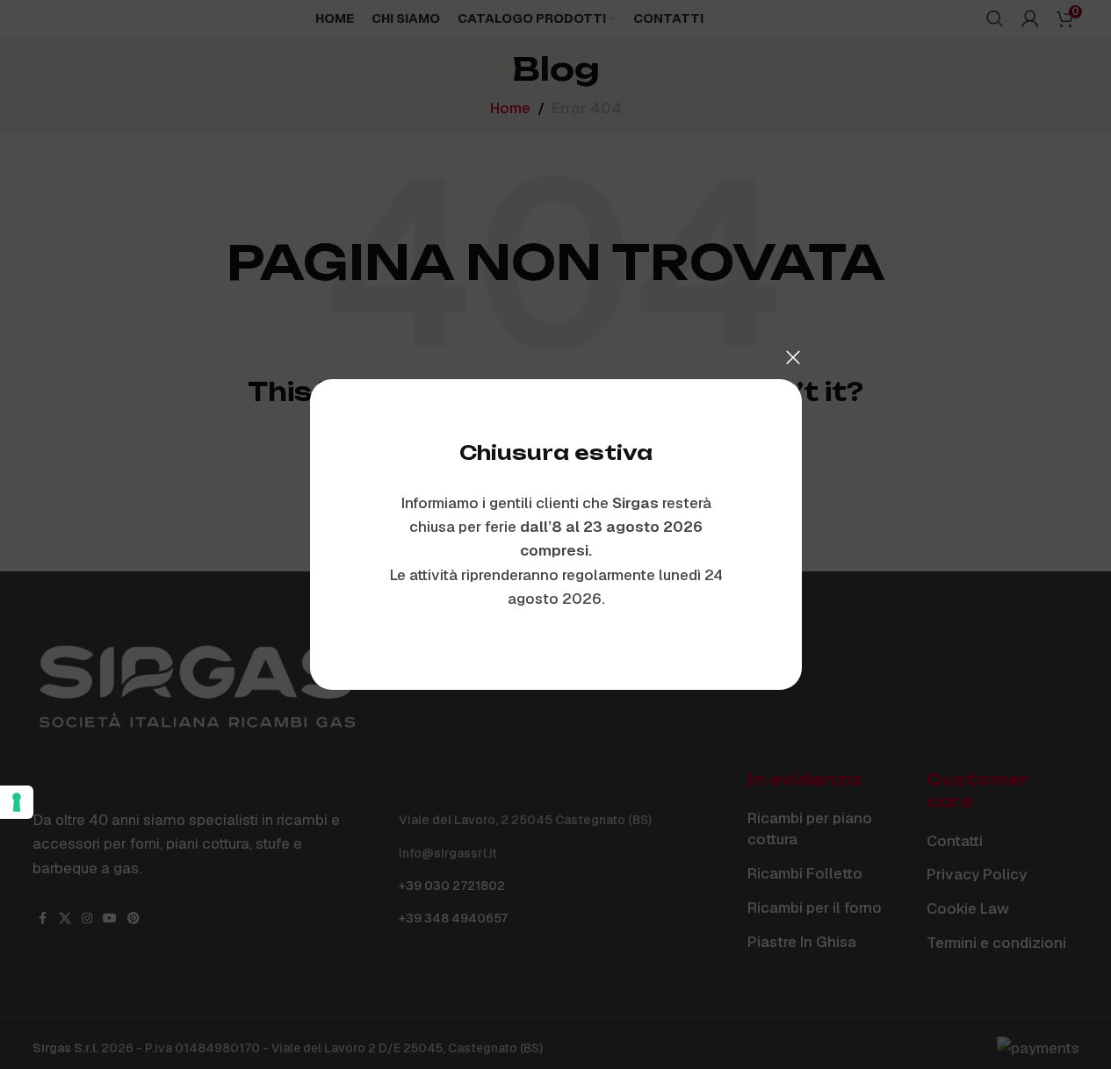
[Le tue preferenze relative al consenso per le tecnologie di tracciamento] (16, 802)
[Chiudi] (793, 357)
